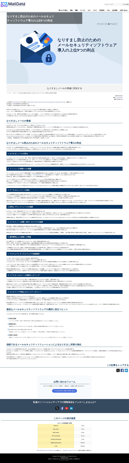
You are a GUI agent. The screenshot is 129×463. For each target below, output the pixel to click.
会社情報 (114, 10)
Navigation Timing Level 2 (69, 450)
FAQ (108, 10)
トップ (8, 93)
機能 (76, 10)
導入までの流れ (63, 10)
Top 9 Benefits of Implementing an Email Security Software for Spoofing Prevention (46, 102)
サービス (82, 10)
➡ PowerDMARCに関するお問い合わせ (64, 390)
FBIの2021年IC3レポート (39, 174)
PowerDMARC (15, 102)
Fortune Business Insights (13, 136)
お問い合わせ (124, 10)
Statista (8, 259)
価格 (71, 10)
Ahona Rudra (119, 97)
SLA (89, 10)
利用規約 (101, 10)
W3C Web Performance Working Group (46, 450)
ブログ (95, 10)
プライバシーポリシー (64, 460)
